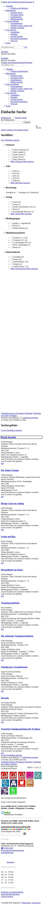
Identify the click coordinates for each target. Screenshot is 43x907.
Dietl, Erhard (18, 159)
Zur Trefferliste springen (10, 140)
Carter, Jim (17, 157)
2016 (15, 171)
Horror (15, 247)
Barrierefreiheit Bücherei (10, 894)
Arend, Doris (18, 155)
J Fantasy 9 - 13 (19, 238)
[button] (39, 127)
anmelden (4, 52)
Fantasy (16, 259)
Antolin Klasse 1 (19, 266)
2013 (15, 173)
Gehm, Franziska (19, 150)
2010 (15, 178)
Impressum (36, 903)
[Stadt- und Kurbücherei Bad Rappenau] (16, 2)
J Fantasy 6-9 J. (19, 240)
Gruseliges (17, 257)
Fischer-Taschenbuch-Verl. (23, 207)
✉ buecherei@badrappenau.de (12, 850)
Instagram (10, 862)
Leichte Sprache (7, 896)
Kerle (15, 209)
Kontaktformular (7, 853)
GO (25, 47)
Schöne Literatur (19, 228)
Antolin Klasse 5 (19, 262)
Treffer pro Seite (20, 420)
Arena (15, 204)
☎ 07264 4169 (7, 848)
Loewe (15, 202)
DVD (15, 226)
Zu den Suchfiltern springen (11, 430)
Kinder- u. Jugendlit (20, 223)
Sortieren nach (6, 418)
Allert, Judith (18, 152)
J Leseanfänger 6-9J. (20, 242)
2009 (15, 181)
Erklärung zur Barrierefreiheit (12, 892)
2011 (15, 176)
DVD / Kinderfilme (20, 245)
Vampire (16, 264)
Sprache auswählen (8, 54)
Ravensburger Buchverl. (22, 212)
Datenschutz (26, 903)
